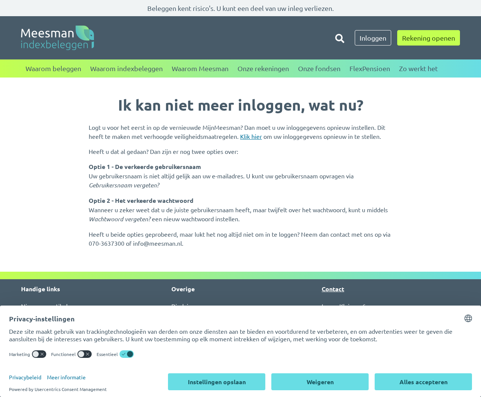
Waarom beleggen (53, 68)
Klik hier (251, 136)
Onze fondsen (319, 68)
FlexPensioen (369, 68)
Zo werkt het (418, 68)
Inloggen (373, 38)
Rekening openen (428, 38)
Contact (333, 289)
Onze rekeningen (263, 68)
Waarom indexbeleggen (126, 68)
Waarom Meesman (200, 68)
